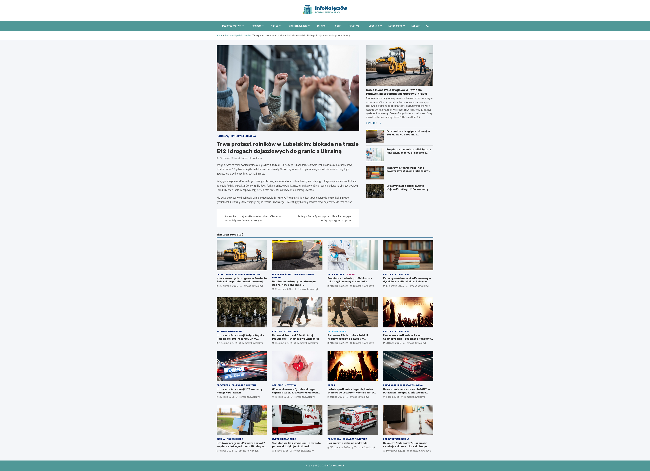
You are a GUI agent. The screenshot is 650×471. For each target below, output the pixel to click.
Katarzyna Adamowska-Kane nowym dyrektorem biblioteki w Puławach (407, 171)
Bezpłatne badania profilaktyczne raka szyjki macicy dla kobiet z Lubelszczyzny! (408, 152)
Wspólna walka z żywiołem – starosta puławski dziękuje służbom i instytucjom (296, 446)
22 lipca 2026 (227, 396)
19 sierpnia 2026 (284, 289)
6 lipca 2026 (392, 396)
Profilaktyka (336, 274)
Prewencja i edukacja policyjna (236, 385)
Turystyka (353, 25)
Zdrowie (321, 25)
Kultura (388, 274)
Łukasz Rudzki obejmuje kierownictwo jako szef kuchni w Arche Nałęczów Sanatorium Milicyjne (253, 218)
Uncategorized (337, 331)
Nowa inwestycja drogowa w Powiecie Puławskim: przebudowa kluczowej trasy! (242, 281)
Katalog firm (395, 25)
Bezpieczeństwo (231, 25)
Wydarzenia (253, 274)
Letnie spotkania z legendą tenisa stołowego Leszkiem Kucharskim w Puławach (351, 392)
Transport (255, 25)
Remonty (277, 277)
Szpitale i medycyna (284, 385)
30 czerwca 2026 (340, 447)
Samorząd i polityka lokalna (236, 136)
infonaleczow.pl (335, 465)
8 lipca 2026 (337, 396)
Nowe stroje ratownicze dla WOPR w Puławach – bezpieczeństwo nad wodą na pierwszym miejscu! (406, 392)
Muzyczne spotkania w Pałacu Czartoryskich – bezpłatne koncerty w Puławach (407, 339)
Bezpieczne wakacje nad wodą (347, 443)
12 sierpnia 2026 (228, 343)
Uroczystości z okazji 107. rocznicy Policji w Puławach (240, 391)
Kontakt (415, 25)
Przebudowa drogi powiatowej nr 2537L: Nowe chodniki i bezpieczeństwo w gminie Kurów (408, 134)
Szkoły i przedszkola (230, 439)
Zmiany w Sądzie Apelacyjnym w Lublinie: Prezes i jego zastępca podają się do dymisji (324, 218)
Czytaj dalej (372, 122)
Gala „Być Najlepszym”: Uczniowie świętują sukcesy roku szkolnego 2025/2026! (405, 446)
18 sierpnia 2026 (339, 286)
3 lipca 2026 (282, 450)
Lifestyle (374, 25)
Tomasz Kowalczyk (251, 158)
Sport (338, 25)
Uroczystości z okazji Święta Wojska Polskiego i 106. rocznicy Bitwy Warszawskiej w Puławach (407, 189)
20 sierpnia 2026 (228, 286)
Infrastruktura (235, 274)
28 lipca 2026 (393, 343)
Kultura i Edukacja (297, 25)
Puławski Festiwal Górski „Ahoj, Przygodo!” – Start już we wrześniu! (295, 337)
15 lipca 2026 (282, 396)
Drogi (220, 274)
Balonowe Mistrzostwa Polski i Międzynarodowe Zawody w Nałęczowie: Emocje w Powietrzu (349, 339)
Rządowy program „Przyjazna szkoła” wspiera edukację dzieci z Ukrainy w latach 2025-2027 (241, 446)
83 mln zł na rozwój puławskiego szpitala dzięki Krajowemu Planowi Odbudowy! (295, 392)
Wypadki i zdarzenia (284, 439)
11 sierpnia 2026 (283, 343)
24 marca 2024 (228, 158)
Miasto (274, 25)
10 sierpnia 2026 (339, 343)
